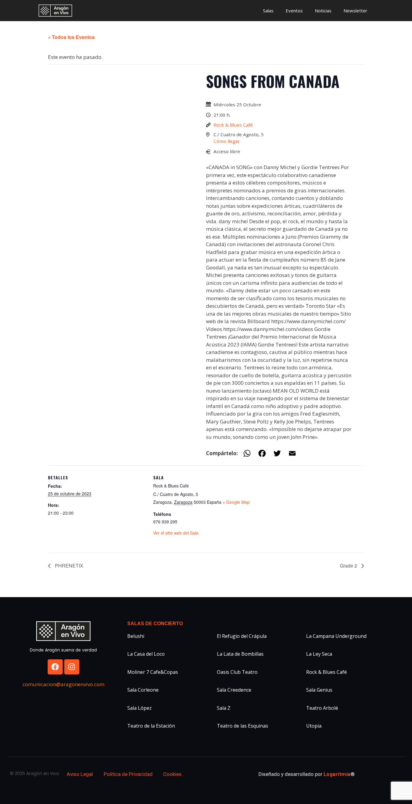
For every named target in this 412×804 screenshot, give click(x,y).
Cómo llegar (227, 141)
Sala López (139, 708)
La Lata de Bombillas (240, 654)
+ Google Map (236, 502)
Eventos (294, 11)
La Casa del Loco (146, 654)
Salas (268, 11)
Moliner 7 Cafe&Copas (152, 672)
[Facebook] (55, 666)
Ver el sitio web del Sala (175, 533)
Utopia (314, 725)
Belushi (135, 636)
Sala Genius (319, 690)
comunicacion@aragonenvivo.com (63, 684)
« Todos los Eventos (71, 37)
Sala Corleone (143, 690)
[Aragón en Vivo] (57, 11)
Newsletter (355, 11)
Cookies (172, 774)
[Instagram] (71, 666)
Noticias (323, 11)
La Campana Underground (336, 636)
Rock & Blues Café (233, 125)
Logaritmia (337, 774)
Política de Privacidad (128, 774)
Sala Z (223, 708)
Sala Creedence (234, 690)
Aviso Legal (80, 774)
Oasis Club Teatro (237, 672)
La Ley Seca (319, 654)
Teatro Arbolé (322, 708)
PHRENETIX (68, 565)
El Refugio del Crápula (242, 636)
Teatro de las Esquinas (242, 725)
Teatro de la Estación (151, 725)
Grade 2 (349, 565)
